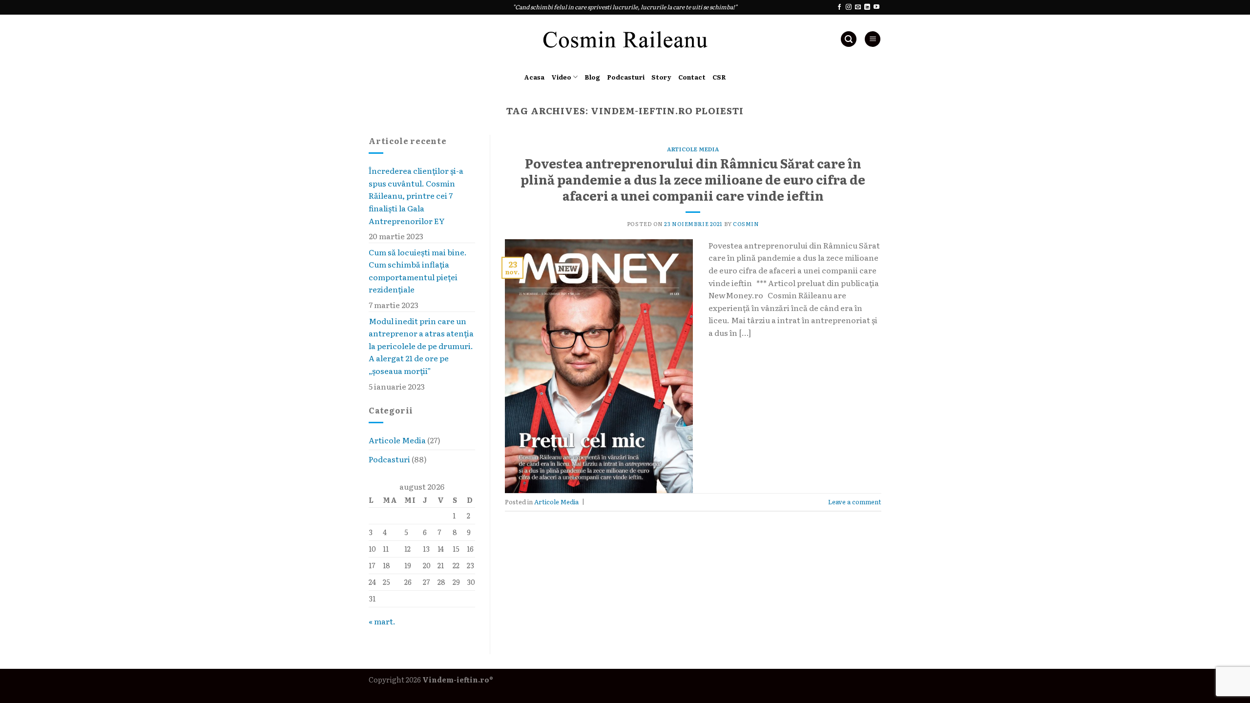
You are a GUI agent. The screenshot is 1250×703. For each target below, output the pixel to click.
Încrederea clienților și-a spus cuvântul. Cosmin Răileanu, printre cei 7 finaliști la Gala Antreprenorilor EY (416, 195)
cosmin (746, 223)
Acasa (534, 77)
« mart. (382, 621)
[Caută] (848, 39)
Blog (592, 77)
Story (661, 77)
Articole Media (397, 440)
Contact (692, 77)
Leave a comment (854, 501)
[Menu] (872, 39)
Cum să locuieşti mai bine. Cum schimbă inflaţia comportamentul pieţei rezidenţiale (418, 270)
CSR (719, 77)
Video (561, 77)
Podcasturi (626, 77)
